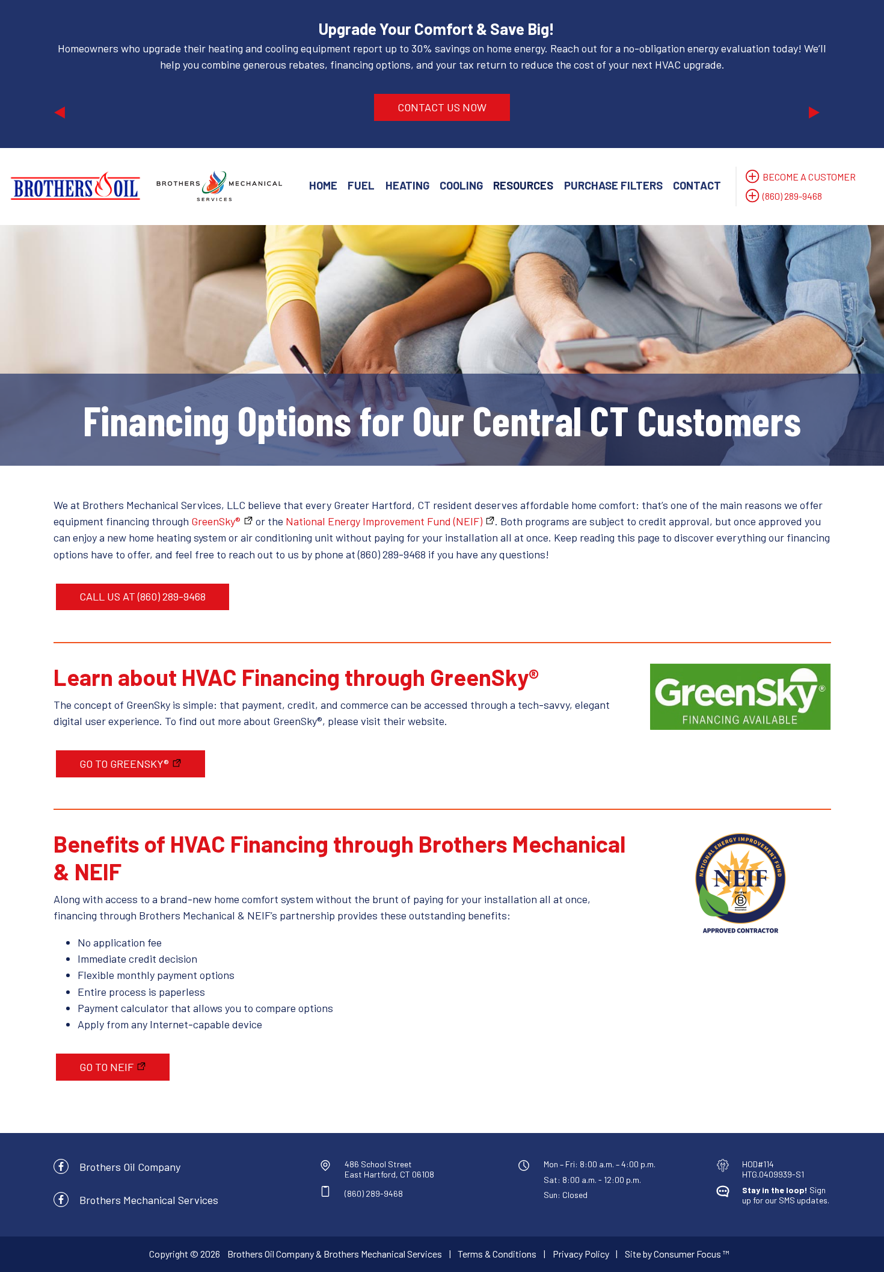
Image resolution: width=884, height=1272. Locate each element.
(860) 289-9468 (792, 196)
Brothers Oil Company (129, 1166)
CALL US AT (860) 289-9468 (142, 596)
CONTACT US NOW (442, 107)
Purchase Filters (613, 185)
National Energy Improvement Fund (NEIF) (384, 521)
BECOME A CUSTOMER (809, 176)
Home (323, 185)
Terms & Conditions (497, 1253)
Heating (407, 185)
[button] (112, 74)
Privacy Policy (581, 1253)
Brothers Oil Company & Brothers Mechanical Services (334, 1253)
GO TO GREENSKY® (124, 763)
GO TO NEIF (106, 1066)
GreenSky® (216, 521)
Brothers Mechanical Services (148, 1199)
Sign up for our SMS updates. (785, 1195)
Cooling (461, 185)
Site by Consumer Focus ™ (677, 1253)
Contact (697, 185)
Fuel (361, 185)
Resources (523, 185)
